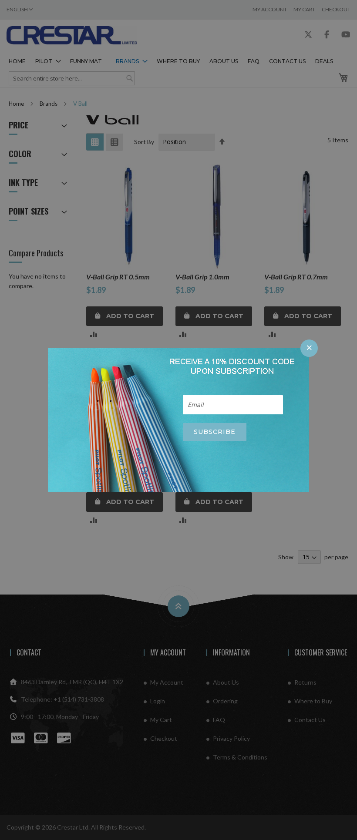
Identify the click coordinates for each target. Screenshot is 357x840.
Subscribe (215, 432)
